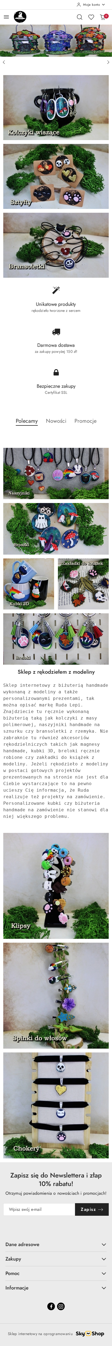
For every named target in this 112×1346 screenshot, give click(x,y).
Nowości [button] (56, 421)
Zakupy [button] (13, 1258)
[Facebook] (51, 1306)
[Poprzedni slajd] (3, 62)
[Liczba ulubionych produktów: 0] (91, 17)
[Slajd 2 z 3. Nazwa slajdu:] (56, 41)
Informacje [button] (17, 1287)
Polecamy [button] (27, 421)
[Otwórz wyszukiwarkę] (80, 17)
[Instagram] (61, 1306)
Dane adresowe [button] (22, 1244)
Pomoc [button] (12, 1273)
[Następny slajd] (108, 62)
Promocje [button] (85, 421)
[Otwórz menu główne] (6, 17)
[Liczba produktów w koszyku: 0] (102, 17)
